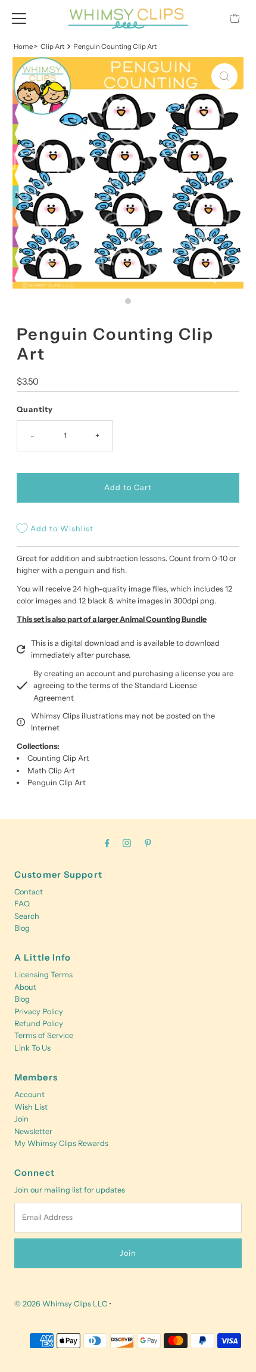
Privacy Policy (38, 1011)
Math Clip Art (51, 770)
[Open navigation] (19, 18)
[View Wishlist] (208, 18)
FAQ (22, 903)
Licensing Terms (43, 974)
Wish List (31, 1106)
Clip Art (52, 46)
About (25, 987)
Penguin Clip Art (56, 782)
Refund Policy (38, 1023)
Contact (28, 891)
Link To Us (32, 1047)
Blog (22, 928)
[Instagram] (127, 843)
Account (29, 1094)
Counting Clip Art (58, 758)
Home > (26, 46)
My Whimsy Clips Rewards (61, 1143)
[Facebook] (107, 843)
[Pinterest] (148, 843)
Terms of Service (43, 1035)
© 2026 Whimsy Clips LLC (60, 1303)
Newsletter (33, 1131)
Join (21, 1118)
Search (26, 916)
